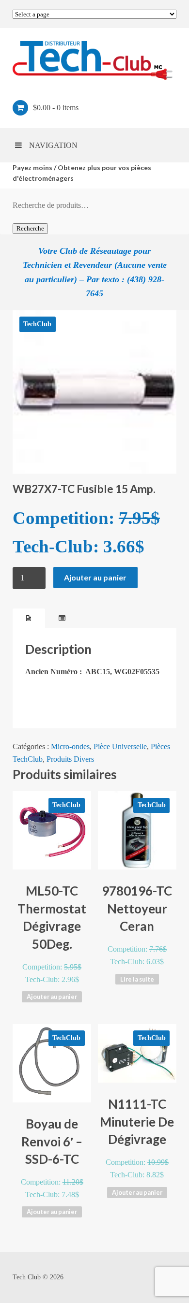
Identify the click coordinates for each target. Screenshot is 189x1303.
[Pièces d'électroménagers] (94, 60)
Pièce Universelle (120, 746)
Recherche (30, 228)
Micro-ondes (70, 746)
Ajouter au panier (95, 577)
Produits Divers (70, 759)
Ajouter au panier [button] (52, 996)
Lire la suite (137, 979)
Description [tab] (29, 618)
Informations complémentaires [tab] (62, 618)
